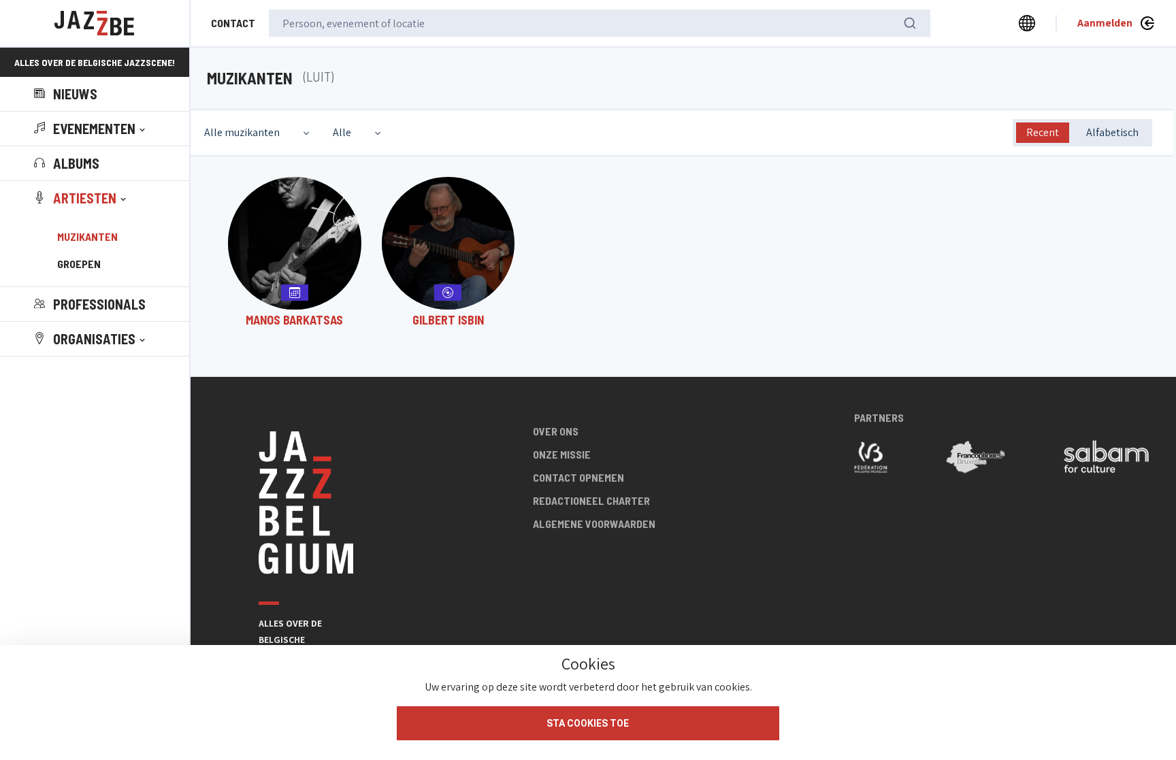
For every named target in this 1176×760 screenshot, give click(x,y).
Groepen (79, 263)
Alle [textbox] (342, 132)
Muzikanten (87, 236)
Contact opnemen (578, 477)
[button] (91, 129)
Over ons (555, 431)
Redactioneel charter (591, 500)
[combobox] (258, 132)
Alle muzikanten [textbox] (242, 132)
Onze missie (562, 454)
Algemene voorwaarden (594, 523)
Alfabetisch (1112, 132)
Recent (1042, 132)
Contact (233, 22)
